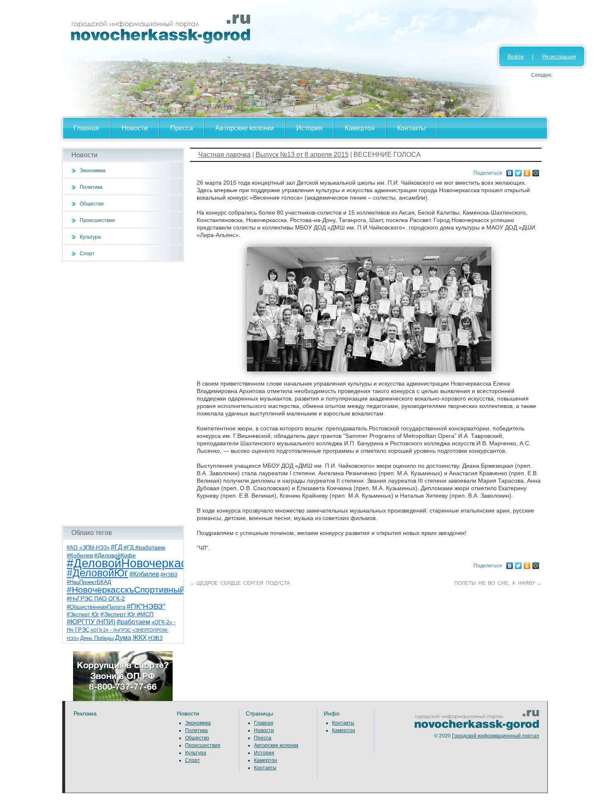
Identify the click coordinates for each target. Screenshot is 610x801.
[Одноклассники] (527, 171)
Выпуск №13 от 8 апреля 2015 (302, 154)
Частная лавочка (224, 154)
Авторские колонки (244, 128)
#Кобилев (144, 574)
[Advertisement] (123, 393)
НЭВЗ (155, 638)
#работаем (133, 621)
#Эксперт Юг (83, 614)
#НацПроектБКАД (89, 582)
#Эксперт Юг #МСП (127, 614)
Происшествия (97, 220)
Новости (135, 128)
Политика (91, 187)
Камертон (360, 128)
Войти (516, 56)
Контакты (411, 128)
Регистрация (559, 56)
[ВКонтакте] (509, 171)
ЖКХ (139, 637)
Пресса (181, 128)
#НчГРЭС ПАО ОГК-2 (96, 598)
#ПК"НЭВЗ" (146, 606)
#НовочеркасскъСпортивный (126, 589)
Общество (92, 204)
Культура (90, 237)
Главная (86, 128)
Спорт (87, 253)
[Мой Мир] (536, 171)
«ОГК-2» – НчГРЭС (110, 630)
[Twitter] (518, 171)
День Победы (97, 638)
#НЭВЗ (169, 575)
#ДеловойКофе (115, 555)
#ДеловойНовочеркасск (133, 563)
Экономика (92, 170)
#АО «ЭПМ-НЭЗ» (88, 548)
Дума (123, 637)
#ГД (116, 547)
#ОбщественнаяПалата (96, 607)
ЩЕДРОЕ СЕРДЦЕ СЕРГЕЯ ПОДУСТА (240, 583)
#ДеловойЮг (97, 573)
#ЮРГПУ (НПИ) (91, 621)
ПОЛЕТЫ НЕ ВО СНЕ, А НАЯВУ (497, 583)
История (309, 128)
